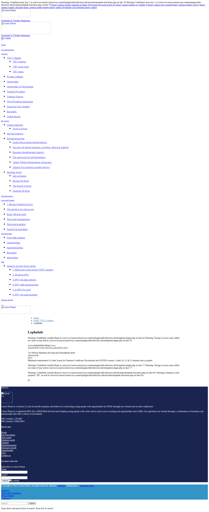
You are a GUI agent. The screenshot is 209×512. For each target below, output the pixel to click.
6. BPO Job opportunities (25, 294)
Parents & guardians (17, 229)
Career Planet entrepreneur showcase (32, 162)
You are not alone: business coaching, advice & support (41, 147)
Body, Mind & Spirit (16, 214)
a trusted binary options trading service (181, 5)
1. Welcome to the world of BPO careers (33, 269)
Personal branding (16, 224)
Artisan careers (7, 300)
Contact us (6, 455)
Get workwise (19, 176)
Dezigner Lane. (87, 485)
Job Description (7, 196)
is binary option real (155, 5)
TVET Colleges (14, 58)
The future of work (22, 186)
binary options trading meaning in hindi (69, 5)
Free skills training (16, 237)
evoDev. (61, 485)
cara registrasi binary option (84, 7)
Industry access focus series (21, 266)
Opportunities (6, 234)
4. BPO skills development (26, 284)
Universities (12, 81)
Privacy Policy (7, 495)
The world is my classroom (20, 209)
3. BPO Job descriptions (24, 279)
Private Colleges (15, 76)
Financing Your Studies (18, 106)
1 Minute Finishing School (20, 204)
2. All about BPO (21, 274)
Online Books (13, 116)
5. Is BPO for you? (22, 289)
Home (3, 45)
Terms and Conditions (11, 493)
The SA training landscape (20, 101)
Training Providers (16, 91)
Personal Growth (7, 200)
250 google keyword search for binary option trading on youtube (116, 5)
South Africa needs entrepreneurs (30, 142)
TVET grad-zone (21, 66)
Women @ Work (21, 181)
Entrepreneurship (15, 138)
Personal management (18, 219)
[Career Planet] (26, 33)
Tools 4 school (20, 128)
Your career (6, 437)
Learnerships (13, 242)
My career (5, 121)
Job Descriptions (15, 133)
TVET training (19, 61)
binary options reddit (32, 7)
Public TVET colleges (44, 320)
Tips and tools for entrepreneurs (29, 157)
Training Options (15, 96)
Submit (32, 503)
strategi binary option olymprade (57, 7)
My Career (6, 38)
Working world (14, 172)
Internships (12, 257)
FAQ (2, 262)
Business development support (28, 152)
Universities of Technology (20, 86)
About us (5, 490)
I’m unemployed (7, 50)
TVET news (18, 71)
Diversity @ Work (21, 191)
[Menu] (2, 39)
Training (4, 54)
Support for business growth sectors (31, 167)
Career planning (15, 125)
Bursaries (12, 111)
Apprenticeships (15, 247)
